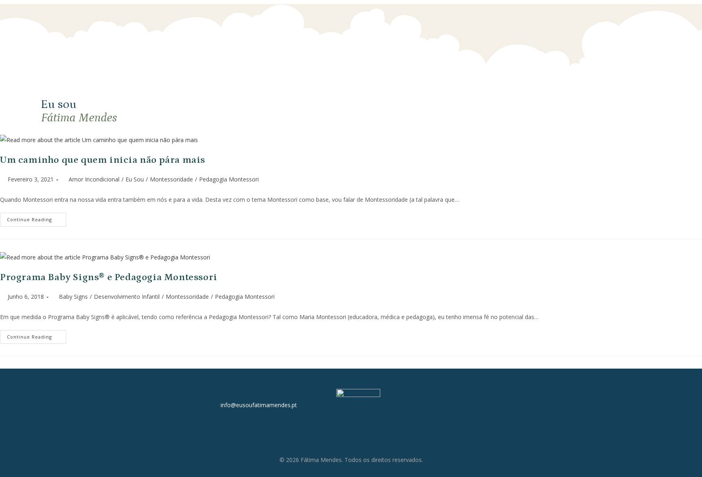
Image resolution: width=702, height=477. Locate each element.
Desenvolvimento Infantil (127, 296)
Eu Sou (135, 179)
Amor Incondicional (94, 179)
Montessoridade (171, 179)
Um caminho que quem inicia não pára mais (102, 159)
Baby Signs (73, 296)
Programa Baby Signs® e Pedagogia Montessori (108, 277)
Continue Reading (36, 217)
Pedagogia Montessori (229, 179)
